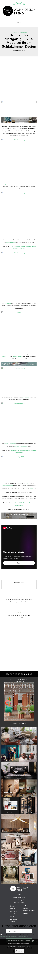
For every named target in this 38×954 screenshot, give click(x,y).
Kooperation (13, 911)
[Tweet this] (19, 586)
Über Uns (12, 906)
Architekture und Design (19, 897)
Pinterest (27, 910)
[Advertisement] (19, 80)
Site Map (12, 921)
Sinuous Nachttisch (17, 356)
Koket (31, 488)
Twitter (25, 503)
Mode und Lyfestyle (19, 902)
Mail (26, 913)
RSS (33, 910)
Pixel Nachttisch (11, 242)
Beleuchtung (7, 303)
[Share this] (16, 586)
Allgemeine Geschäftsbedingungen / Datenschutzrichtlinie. (14, 936)
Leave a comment (19, 582)
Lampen (28, 483)
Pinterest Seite (19, 503)
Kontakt (12, 916)
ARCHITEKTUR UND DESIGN (19, 32)
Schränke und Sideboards (21, 446)
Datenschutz (13, 919)
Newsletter (13, 914)
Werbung (12, 908)
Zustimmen (19, 951)
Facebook (27, 906)
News (19, 894)
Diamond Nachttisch (7, 485)
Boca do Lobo (21, 184)
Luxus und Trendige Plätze (19, 900)
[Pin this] (22, 586)
